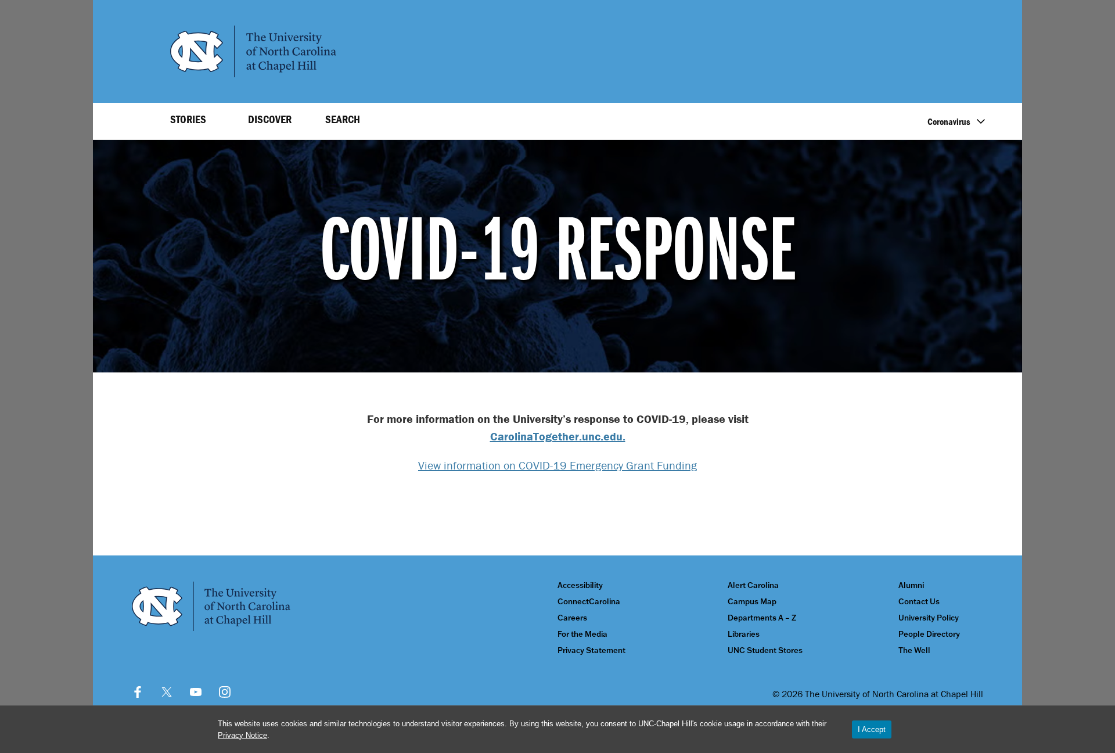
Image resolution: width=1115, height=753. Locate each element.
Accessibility (580, 585)
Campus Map (752, 601)
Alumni (911, 585)
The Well (914, 650)
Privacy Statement (591, 650)
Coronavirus (948, 121)
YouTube (196, 692)
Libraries (744, 634)
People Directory (929, 634)
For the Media (582, 634)
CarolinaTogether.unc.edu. (557, 436)
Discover (270, 119)
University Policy (928, 618)
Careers (572, 618)
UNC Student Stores (765, 650)
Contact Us (919, 601)
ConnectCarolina (589, 601)
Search (342, 119)
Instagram (225, 692)
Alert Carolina (753, 585)
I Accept (872, 729)
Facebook (137, 692)
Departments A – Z (762, 618)
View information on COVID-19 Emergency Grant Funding (557, 465)
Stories (188, 119)
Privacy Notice (242, 735)
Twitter (166, 692)
